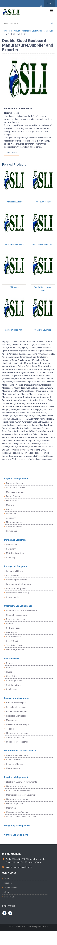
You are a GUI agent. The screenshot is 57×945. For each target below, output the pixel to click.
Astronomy (11, 518)
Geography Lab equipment (17, 825)
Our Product (14, 31)
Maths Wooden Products (17, 755)
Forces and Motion (14, 483)
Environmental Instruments (18, 584)
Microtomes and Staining (17, 593)
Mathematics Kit (13, 768)
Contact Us (9, 897)
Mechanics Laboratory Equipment (21, 795)
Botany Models (13, 575)
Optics (9, 509)
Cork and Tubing (13, 628)
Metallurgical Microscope (17, 724)
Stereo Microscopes (15, 737)
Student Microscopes (16, 703)
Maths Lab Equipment (32, 31)
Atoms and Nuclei (14, 527)
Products (8, 883)
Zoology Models (13, 597)
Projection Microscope (16, 716)
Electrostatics (12, 500)
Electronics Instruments (17, 799)
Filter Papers (11, 632)
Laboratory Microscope (16, 698)
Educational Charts (14, 571)
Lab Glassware (11, 658)
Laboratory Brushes (15, 650)
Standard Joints (13, 685)
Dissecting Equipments (16, 580)
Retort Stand (12, 641)
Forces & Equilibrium (15, 804)
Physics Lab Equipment (16, 478)
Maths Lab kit (12, 544)
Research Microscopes (16, 711)
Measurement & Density (17, 812)
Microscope (11, 720)
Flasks (9, 672)
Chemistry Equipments (16, 615)
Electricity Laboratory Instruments (21, 782)
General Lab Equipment (16, 834)
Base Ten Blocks (13, 760)
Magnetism (11, 514)
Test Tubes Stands (15, 645)
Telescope (11, 729)
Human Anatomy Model (16, 588)
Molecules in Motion (15, 492)
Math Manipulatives (15, 553)
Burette (9, 668)
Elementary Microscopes (17, 733)
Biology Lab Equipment (16, 566)
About (49, 3)
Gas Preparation (13, 637)
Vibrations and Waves (15, 487)
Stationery (11, 549)
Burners (9, 624)
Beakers (10, 663)
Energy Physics (13, 496)
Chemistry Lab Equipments (18, 606)
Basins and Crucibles (15, 619)
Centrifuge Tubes (14, 681)
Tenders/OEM (10, 887)
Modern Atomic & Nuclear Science (21, 817)
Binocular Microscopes (16, 707)
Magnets (10, 505)
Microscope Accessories (17, 742)
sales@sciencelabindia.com (19, 867)
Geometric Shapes (14, 764)
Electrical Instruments (16, 786)
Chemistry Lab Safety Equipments (21, 611)
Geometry (10, 557)
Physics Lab (11, 531)
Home (4, 31)
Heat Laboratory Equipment (18, 791)
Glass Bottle (11, 676)
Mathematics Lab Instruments (20, 750)
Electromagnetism (14, 522)
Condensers (11, 689)
